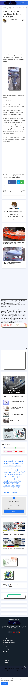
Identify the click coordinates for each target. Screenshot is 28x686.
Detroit (5, 468)
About (8, 667)
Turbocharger (7, 485)
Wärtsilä (5, 490)
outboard (16, 120)
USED (13, 177)
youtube (21, 451)
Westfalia (6, 487)
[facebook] (5, 216)
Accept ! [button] (5, 683)
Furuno (17, 468)
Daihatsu (12, 465)
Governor (6, 470)
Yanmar (11, 490)
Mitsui (20, 476)
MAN (5, 474)
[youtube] (14, 216)
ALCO (15, 461)
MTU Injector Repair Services (17, 401)
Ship (26, 673)
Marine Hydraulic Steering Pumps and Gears (16, 408)
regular (12, 112)
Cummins (6, 465)
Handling (7, 649)
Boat (22, 59)
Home (4, 7)
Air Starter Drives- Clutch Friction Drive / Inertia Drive (16, 413)
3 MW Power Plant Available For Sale (7, 533)
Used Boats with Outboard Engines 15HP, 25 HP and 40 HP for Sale (13, 243)
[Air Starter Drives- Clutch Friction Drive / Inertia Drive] (6, 414)
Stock (6, 658)
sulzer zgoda (6, 492)
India (5, 176)
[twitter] (8, 216)
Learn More (10, 680)
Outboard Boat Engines (14, 176)
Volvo (13, 485)
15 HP (10, 174)
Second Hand (7, 177)
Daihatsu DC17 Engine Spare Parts (13, 396)
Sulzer (12, 483)
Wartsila (18, 485)
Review (8, 95)
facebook (9, 448)
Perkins (5, 481)
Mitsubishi (14, 476)
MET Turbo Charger (18, 474)
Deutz (9, 468)
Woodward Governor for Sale (19, 533)
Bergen (17, 463)
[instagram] (11, 216)
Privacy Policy (22, 667)
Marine (9, 476)
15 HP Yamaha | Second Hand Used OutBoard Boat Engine (12, 263)
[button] (25, 2)
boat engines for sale (18, 174)
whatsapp (20, 448)
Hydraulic (7, 662)
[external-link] (19, 216)
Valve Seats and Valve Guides (7, 549)
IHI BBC (18, 472)
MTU (5, 476)
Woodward (20, 487)
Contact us (14, 667)
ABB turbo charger (8, 461)
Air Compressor (7, 463)
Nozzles (6, 656)
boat (15, 114)
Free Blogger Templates (11, 673)
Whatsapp (22, 182)
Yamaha (9, 7)
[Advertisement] (14, 38)
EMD (14, 468)
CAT (22, 463)
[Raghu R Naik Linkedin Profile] (8, 579)
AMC (6, 644)
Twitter (18, 182)
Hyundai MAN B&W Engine (9, 472)
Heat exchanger (13, 470)
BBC (13, 463)
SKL (20, 481)
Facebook (13, 182)
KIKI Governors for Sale (19, 549)
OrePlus (13, 670)
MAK (23, 472)
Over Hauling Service (10, 642)
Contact (12, 101)
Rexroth (15, 481)
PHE (21, 479)
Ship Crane (6, 483)
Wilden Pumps (13, 487)
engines (12, 104)
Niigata (17, 479)
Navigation (11, 479)
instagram (9, 451)
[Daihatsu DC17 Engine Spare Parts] (14, 385)
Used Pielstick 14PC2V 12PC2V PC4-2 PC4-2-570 (17, 419)
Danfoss (18, 465)
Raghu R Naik (13, 208)
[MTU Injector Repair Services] (6, 402)
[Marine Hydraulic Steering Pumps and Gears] (6, 408)
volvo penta (14, 492)
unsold (22, 106)
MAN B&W (10, 474)
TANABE (16, 483)
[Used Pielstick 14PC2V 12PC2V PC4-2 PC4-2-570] (6, 420)
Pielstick (10, 481)
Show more (22, 225)
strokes (21, 118)
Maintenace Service (10, 640)
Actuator (20, 461)
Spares (6, 654)
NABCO (5, 479)
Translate (13, 586)
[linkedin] (17, 216)
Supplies (7, 660)
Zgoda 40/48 (18, 490)
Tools (6, 647)
